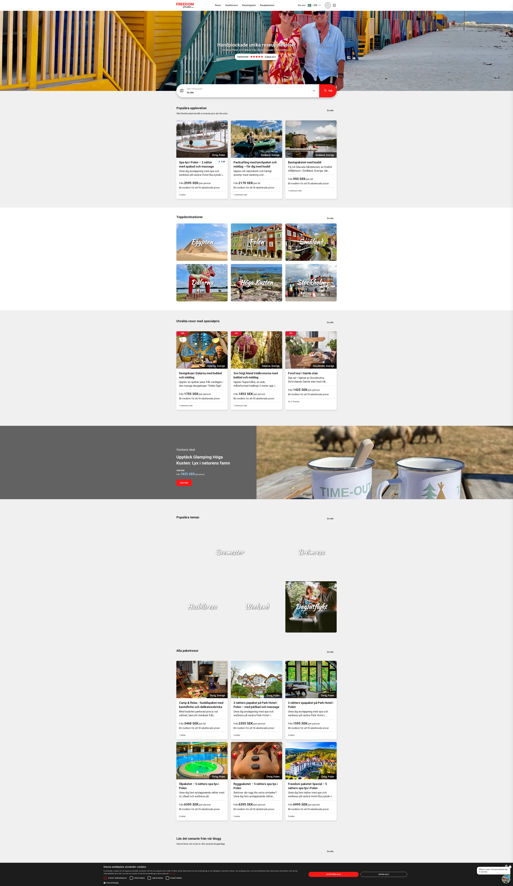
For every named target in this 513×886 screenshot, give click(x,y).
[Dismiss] (510, 867)
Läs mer (184, 482)
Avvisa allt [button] (383, 874)
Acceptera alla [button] (333, 874)
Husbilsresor (231, 5)
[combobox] (506, 866)
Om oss (301, 5)
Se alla (330, 110)
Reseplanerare (267, 5)
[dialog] (256, 874)
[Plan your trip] (506, 879)
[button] (203, 882)
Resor (218, 5)
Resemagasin (249, 5)
